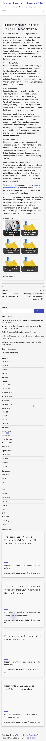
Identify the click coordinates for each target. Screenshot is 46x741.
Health (4, 513)
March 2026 (5, 381)
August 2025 (6, 408)
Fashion (4, 501)
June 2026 (5, 369)
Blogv (3, 490)
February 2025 (6, 431)
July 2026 (5, 365)
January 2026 (6, 389)
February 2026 (6, 385)
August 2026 (6, 361)
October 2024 (6, 447)
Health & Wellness (7, 517)
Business (5, 494)
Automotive (5, 474)
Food (3, 509)
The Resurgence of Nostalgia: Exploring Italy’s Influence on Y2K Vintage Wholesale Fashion (20, 540)
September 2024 (7, 451)
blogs (3, 486)
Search (4, 307)
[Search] (42, 11)
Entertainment (6, 497)
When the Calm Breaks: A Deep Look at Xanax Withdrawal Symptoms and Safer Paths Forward (22, 590)
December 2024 (7, 439)
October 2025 (6, 400)
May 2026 (5, 373)
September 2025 (7, 404)
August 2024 (6, 454)
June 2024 (5, 462)
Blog (13, 276)
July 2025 (5, 412)
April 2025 (5, 423)
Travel (4, 524)
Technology (5, 521)
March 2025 (5, 427)
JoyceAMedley (31, 34)
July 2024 (5, 458)
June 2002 (5, 466)
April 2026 (5, 377)
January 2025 (6, 435)
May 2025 (5, 420)
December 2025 (7, 393)
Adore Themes (30, 738)
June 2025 (5, 416)
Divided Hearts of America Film (23, 3)
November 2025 (7, 396)
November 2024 (7, 443)
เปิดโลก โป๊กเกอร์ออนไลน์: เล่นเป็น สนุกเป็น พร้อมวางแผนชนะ (21, 332)
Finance (4, 505)
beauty (4, 478)
